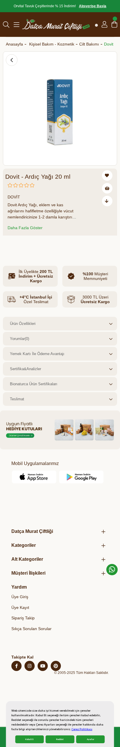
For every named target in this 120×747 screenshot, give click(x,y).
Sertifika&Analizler (25, 369)
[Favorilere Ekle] (107, 175)
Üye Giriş (19, 596)
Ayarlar (90, 739)
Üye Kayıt (20, 607)
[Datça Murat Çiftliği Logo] (56, 24)
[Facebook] (16, 666)
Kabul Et (29, 739)
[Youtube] (43, 666)
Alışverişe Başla (92, 6)
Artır (44, 246)
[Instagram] (29, 666)
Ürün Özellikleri (23, 323)
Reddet (59, 739)
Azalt (11, 246)
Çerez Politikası (81, 729)
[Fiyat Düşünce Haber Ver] (107, 201)
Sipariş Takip (23, 618)
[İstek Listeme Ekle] (107, 188)
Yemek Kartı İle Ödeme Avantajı (37, 354)
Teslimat (17, 399)
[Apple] (34, 477)
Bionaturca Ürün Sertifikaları (33, 384)
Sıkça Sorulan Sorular (31, 628)
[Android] (81, 477)
